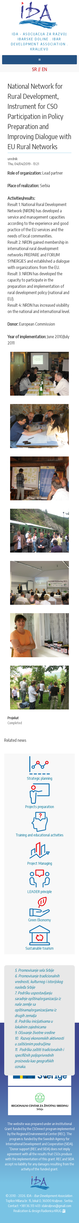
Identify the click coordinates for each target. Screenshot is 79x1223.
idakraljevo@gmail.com (56, 1206)
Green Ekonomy (39, 919)
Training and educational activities (39, 834)
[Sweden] (39, 1071)
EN (44, 69)
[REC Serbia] (39, 1101)
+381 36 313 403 (30, 1206)
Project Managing (39, 863)
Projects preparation (39, 806)
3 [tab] (39, 1038)
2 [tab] (33, 1038)
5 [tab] (52, 1038)
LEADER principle (39, 891)
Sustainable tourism (39, 948)
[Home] (39, 15)
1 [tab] (27, 1038)
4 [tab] (46, 1038)
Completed (15, 723)
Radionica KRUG (51, 1211)
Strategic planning (39, 778)
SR (34, 69)
